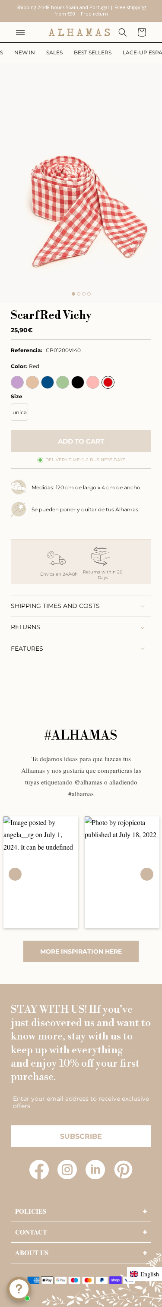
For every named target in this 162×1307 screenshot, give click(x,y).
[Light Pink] (92, 382)
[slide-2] (78, 294)
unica (20, 412)
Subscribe (81, 1136)
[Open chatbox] (19, 1289)
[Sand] (32, 382)
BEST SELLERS (92, 52)
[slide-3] (84, 294)
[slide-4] (89, 294)
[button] (20, 32)
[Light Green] (62, 382)
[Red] (108, 382)
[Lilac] (17, 382)
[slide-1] (73, 294)
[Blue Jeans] (47, 382)
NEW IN (24, 52)
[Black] (77, 382)
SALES (54, 52)
